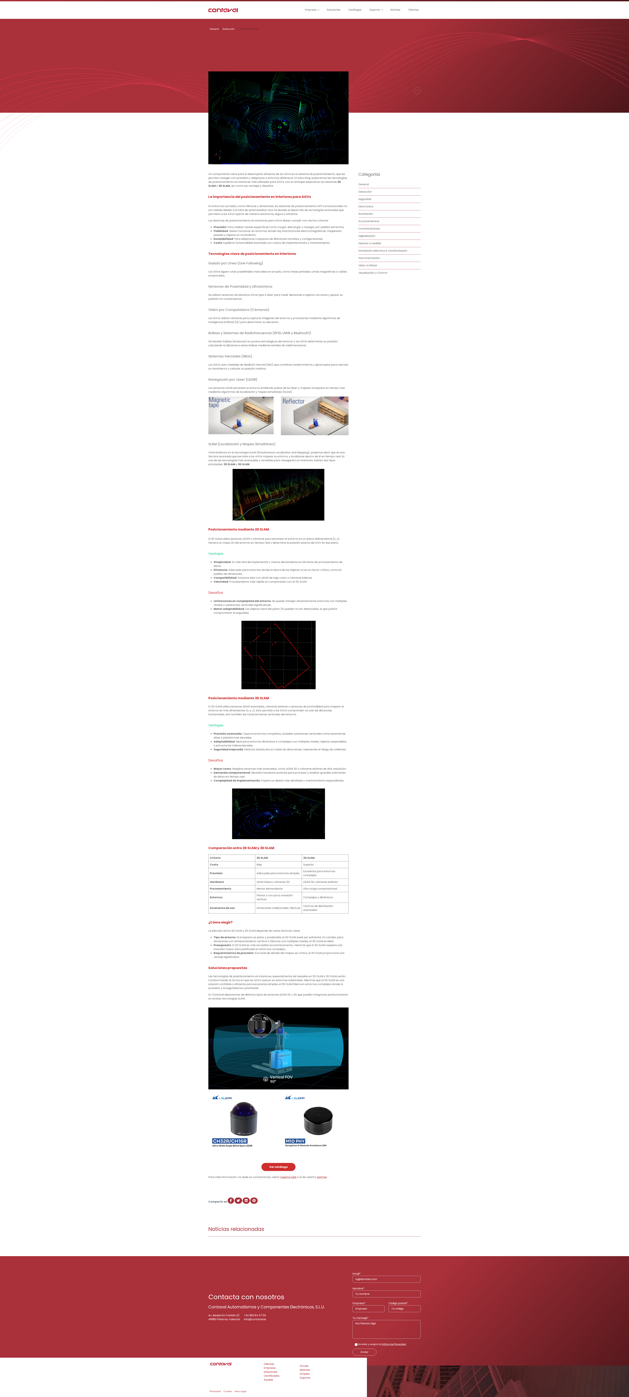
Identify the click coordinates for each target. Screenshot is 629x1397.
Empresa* (359, 1303)
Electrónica (365, 206)
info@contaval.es (255, 1319)
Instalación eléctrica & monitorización (382, 251)
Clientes (413, 10)
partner (322, 1177)
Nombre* (358, 1288)
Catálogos (355, 10)
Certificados (271, 1376)
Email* (357, 1274)
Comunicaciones (369, 228)
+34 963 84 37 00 (255, 1315)
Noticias (395, 10)
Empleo (305, 1374)
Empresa (310, 10)
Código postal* (398, 1303)
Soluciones (333, 10)
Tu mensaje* (361, 1318)
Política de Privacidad (393, 1344)
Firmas (304, 1366)
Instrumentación (369, 258)
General (214, 29)
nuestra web (288, 1177)
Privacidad (215, 1391)
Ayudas (268, 1380)
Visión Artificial (367, 265)
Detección (229, 29)
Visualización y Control (372, 273)
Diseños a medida (369, 243)
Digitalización (366, 236)
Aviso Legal (240, 1391)
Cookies (227, 1391)
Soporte (374, 10)
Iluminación (365, 214)
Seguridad (364, 199)
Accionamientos (368, 221)
